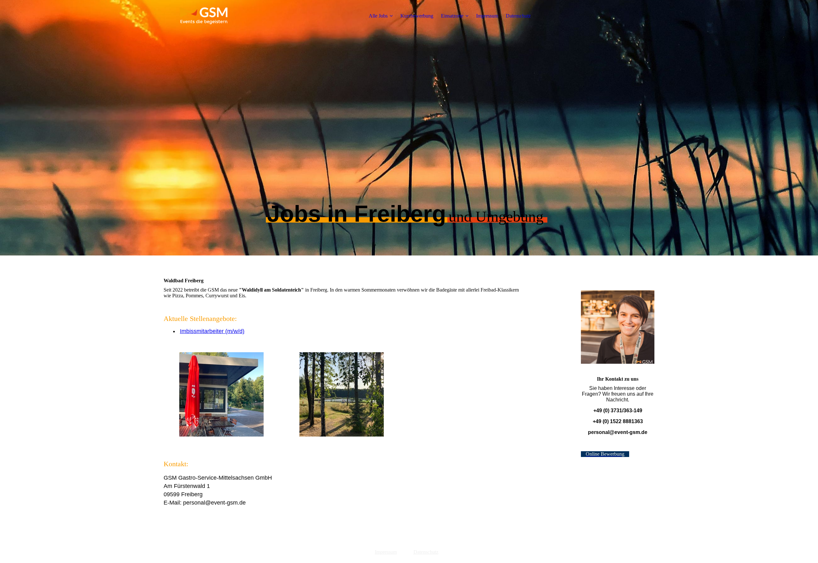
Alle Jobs (378, 16)
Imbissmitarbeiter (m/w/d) (212, 331)
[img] (203, 16)
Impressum (487, 16)
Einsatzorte (452, 16)
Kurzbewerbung (416, 16)
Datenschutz (518, 16)
